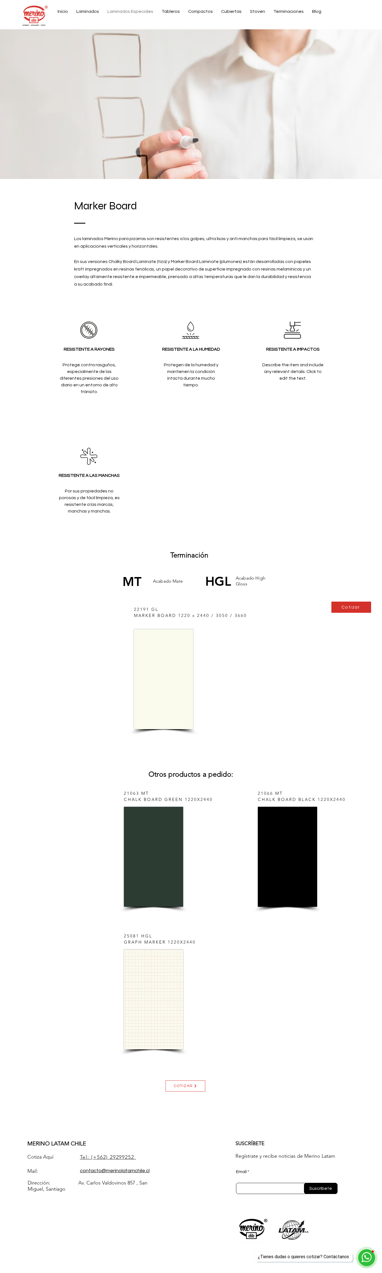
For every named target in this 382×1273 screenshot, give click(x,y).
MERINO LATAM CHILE (56, 1143)
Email (241, 1171)
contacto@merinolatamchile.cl (115, 1170)
